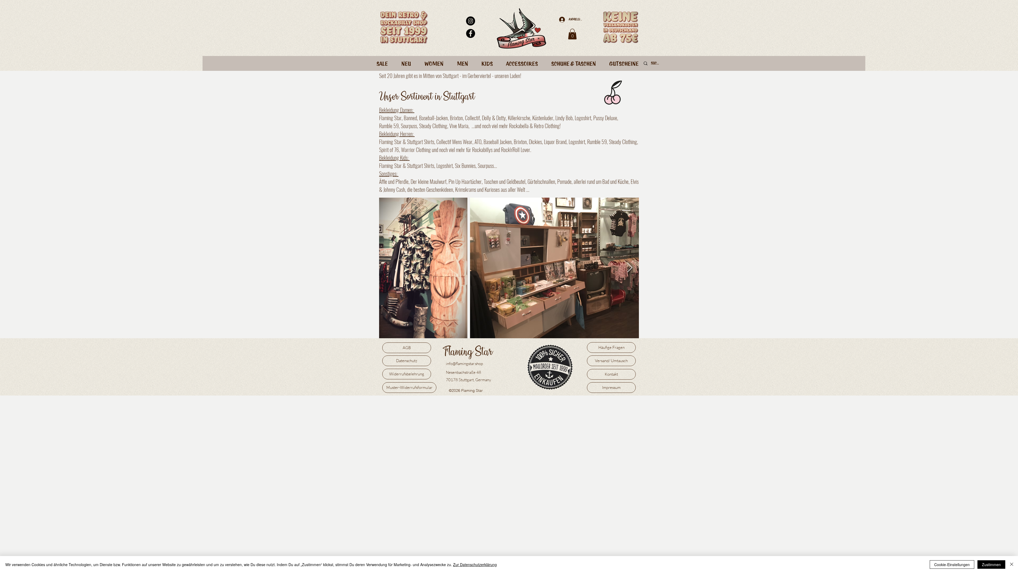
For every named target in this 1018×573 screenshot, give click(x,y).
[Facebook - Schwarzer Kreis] (470, 33)
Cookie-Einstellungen (952, 564)
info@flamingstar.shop (464, 363)
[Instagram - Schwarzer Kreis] (470, 20)
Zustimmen (991, 564)
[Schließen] (1011, 564)
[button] (572, 34)
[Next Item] (630, 268)
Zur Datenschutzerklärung (475, 564)
